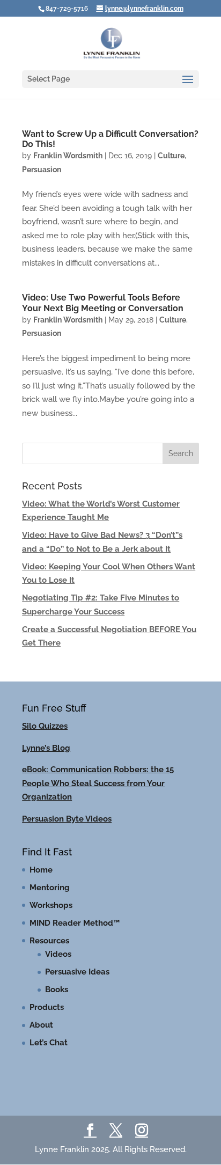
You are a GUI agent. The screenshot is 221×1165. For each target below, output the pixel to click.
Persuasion (41, 169)
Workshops (51, 905)
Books (56, 989)
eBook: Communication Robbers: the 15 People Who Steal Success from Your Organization (98, 783)
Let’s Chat (49, 1042)
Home (41, 870)
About (41, 1025)
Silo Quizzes (45, 726)
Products (47, 1007)
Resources (49, 941)
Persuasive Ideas (77, 972)
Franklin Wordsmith (67, 155)
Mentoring (50, 887)
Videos (58, 954)
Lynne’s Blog (46, 748)
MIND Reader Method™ (75, 923)
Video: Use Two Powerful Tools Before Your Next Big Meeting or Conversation (102, 302)
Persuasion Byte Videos (67, 819)
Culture (171, 155)
